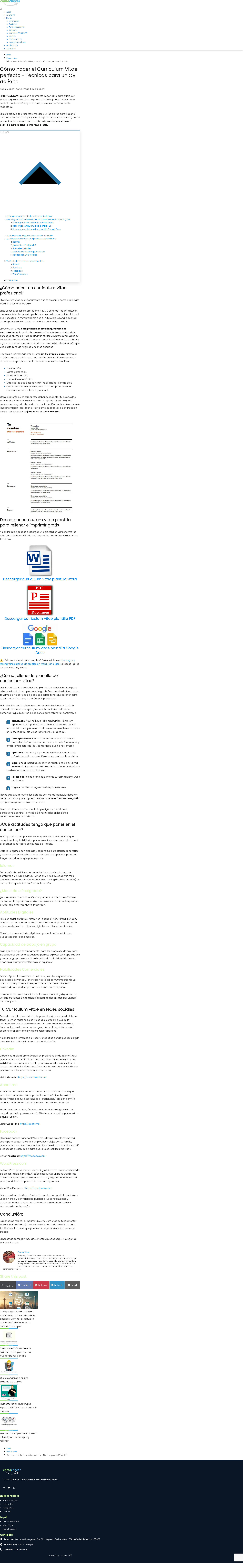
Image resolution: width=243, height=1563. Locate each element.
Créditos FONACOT (18, 33)
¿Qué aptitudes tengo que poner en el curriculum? (31, 238)
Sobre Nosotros (10, 1529)
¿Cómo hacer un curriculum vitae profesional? (29, 216)
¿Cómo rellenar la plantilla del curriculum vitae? (29, 235)
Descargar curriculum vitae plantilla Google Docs (37, 229)
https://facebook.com (32, 1156)
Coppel (12, 30)
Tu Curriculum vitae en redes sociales (24, 261)
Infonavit (10, 15)
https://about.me (29, 1123)
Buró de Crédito (17, 27)
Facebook (17, 270)
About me (17, 267)
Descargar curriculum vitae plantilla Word (33, 222)
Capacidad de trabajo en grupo (29, 251)
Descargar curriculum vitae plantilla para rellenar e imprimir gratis (38, 219)
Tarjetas (13, 24)
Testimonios (12, 45)
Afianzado (14, 21)
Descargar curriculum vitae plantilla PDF (32, 225)
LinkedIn (17, 264)
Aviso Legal (8, 1525)
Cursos (12, 36)
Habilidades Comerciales (25, 254)
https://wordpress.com (38, 1188)
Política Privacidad (11, 1521)
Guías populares (10, 1500)
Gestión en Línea (17, 42)
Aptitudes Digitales (22, 248)
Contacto (11, 48)
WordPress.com (20, 274)
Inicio (8, 11)
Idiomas (16, 241)
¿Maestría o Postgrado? (25, 245)
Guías (9, 18)
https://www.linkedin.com (32, 1077)
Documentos (15, 39)
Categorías (8, 1504)
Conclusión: (12, 280)
